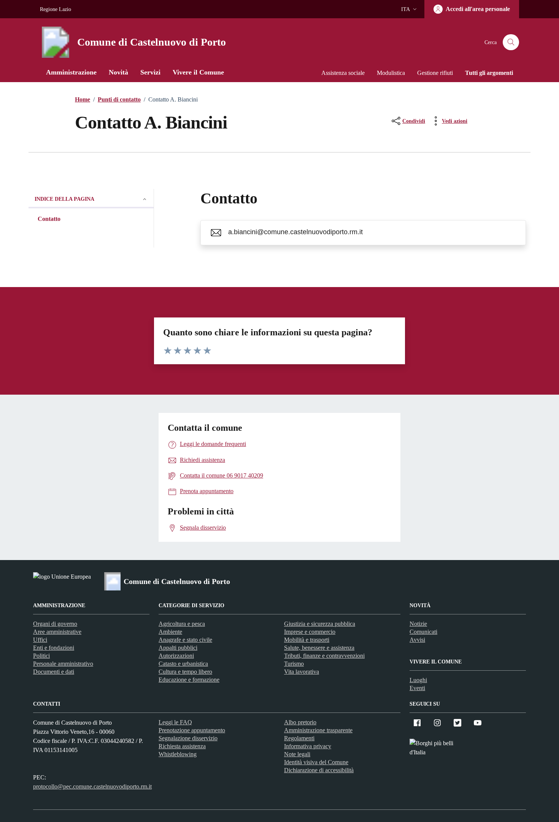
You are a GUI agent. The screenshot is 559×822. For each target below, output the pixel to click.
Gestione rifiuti (435, 73)
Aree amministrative (57, 631)
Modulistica (391, 73)
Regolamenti (299, 738)
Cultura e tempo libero (185, 671)
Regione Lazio (55, 9)
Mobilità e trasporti (306, 639)
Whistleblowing (178, 754)
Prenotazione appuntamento (192, 730)
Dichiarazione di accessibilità (319, 770)
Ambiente (170, 631)
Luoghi (418, 680)
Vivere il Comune (198, 72)
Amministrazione (71, 72)
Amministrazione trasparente (318, 730)
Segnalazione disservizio (188, 738)
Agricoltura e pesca (182, 623)
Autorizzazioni (176, 655)
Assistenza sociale (343, 73)
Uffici (40, 639)
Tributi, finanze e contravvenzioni (324, 655)
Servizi (150, 72)
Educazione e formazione (189, 679)
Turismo (294, 663)
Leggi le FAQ (175, 722)
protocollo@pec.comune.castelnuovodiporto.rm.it (92, 786)
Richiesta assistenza (182, 746)
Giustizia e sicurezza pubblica (319, 623)
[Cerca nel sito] (511, 42)
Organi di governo (55, 623)
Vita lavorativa (301, 671)
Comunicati (423, 631)
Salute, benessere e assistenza (319, 647)
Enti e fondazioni (53, 647)
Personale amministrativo (63, 663)
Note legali (297, 754)
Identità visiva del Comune (316, 762)
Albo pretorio (300, 722)
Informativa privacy (307, 746)
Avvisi (417, 639)
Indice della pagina (64, 199)
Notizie (418, 623)
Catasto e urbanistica (183, 663)
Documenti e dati (53, 671)
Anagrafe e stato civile (185, 639)
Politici (41, 655)
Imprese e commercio (309, 631)
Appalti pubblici (178, 647)
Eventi (417, 688)
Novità (118, 72)
